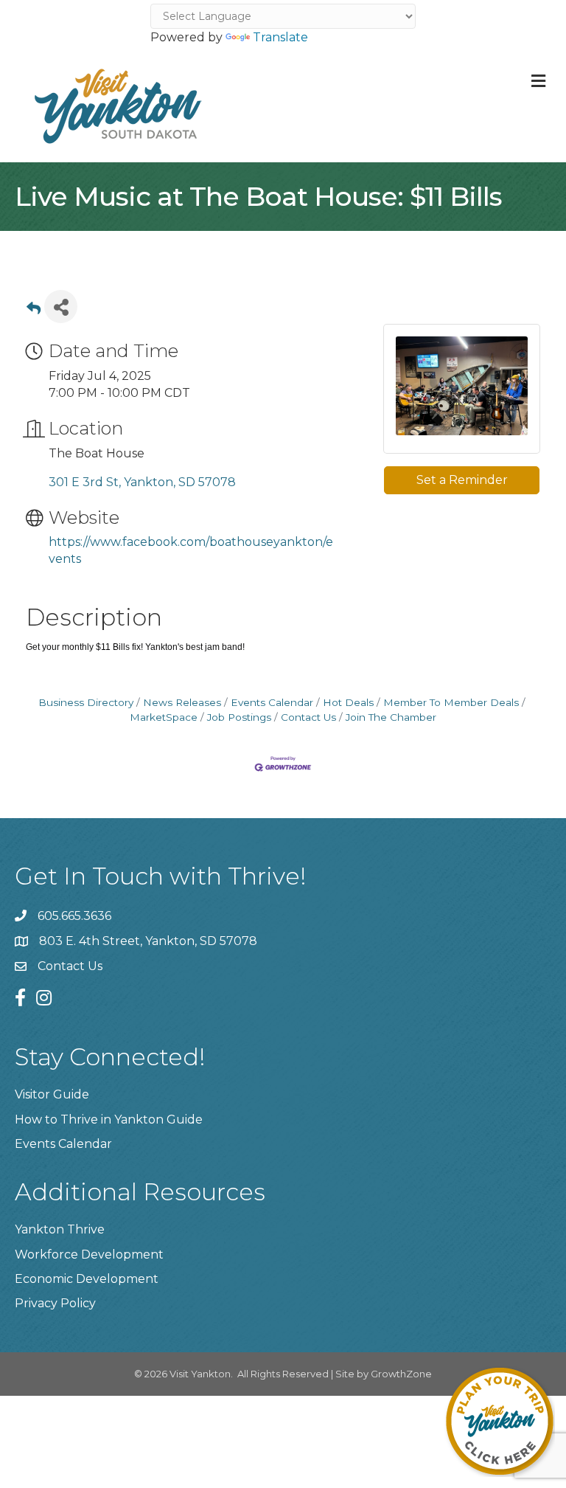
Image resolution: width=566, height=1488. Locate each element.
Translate (280, 37)
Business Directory (85, 702)
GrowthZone (401, 1374)
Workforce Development (89, 1255)
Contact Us (308, 717)
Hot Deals (348, 702)
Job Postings (239, 717)
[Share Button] (60, 306)
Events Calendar (272, 702)
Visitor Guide (52, 1094)
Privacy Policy (55, 1303)
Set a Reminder (462, 480)
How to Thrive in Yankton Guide (109, 1119)
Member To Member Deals (451, 702)
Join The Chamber (391, 717)
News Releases (182, 702)
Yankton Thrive (60, 1229)
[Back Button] (34, 311)
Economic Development (86, 1279)
